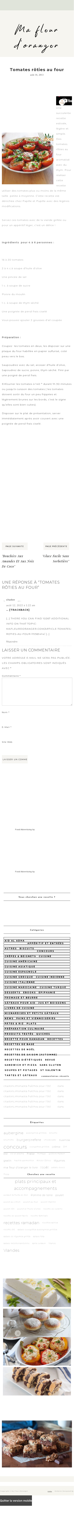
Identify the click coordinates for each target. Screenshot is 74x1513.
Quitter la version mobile (16, 1500)
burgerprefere (29, 1140)
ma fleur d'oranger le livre (21, 1167)
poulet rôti (9, 1209)
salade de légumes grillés (17, 1236)
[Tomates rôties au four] (27, 132)
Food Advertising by (25, 829)
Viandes (12, 1250)
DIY (65, 1147)
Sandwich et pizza (21, 1065)
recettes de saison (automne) (31, 1054)
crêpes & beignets (20, 956)
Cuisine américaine (21, 961)
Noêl (45, 1167)
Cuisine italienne (20, 982)
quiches (43, 1034)
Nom (6, 712)
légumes (59, 1160)
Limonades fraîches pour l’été (32, 1085)
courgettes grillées (39, 1147)
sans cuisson (39, 1243)
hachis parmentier (24, 1160)
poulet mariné (48, 1202)
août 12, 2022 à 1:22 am (20, 605)
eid (6, 1153)
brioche (53, 1133)
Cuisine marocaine (21, 987)
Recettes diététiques (23, 1059)
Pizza (6, 1174)
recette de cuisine (52, 1209)
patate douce (58, 1167)
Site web (7, 742)
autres (11, 948)
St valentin (50, 1070)
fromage (41, 1154)
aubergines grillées (36, 1133)
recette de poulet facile (16, 1216)
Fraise (31, 1153)
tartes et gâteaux (21, 1075)
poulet (59, 1195)
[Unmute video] (64, 100)
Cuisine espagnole (21, 971)
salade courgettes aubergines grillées (37, 1229)
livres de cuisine (20, 1008)
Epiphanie (47, 992)
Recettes (55, 1039)
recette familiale (39, 1216)
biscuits (27, 948)
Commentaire (11, 676)
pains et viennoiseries (36, 1018)
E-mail (7, 727)
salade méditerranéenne (17, 1243)
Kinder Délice (44, 1160)
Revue (50, 1059)
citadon (10, 599)
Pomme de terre (42, 1195)
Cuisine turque (53, 987)
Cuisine (45, 956)
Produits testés (19, 1034)
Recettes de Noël (20, 1049)
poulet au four (30, 1202)
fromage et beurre (21, 997)
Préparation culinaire (24, 1028)
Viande (52, 1243)
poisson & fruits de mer (16, 1195)
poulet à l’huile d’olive (29, 1209)
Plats (32, 1023)
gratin (8, 1160)
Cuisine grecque (19, 977)
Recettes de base (20, 1044)
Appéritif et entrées (45, 943)
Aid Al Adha (15, 940)
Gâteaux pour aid (20, 1003)
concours (45, 951)
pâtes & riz (14, 1023)
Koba (50, 1491)
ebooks (29, 992)
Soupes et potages (21, 1070)
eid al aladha (17, 1154)
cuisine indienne (50, 977)
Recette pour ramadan (25, 1039)
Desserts (12, 992)
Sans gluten (50, 1065)
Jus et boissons (52, 1003)
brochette (9, 1140)
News (9, 1018)
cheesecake (50, 1140)
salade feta (38, 1236)
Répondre (12, 641)
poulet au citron (12, 1202)
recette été (9, 1229)
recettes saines (50, 1223)
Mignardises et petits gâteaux (32, 1013)
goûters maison (57, 1154)
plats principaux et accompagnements (35, 1185)
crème (56, 1146)
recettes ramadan (21, 1222)
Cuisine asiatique (20, 966)
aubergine (14, 1133)
